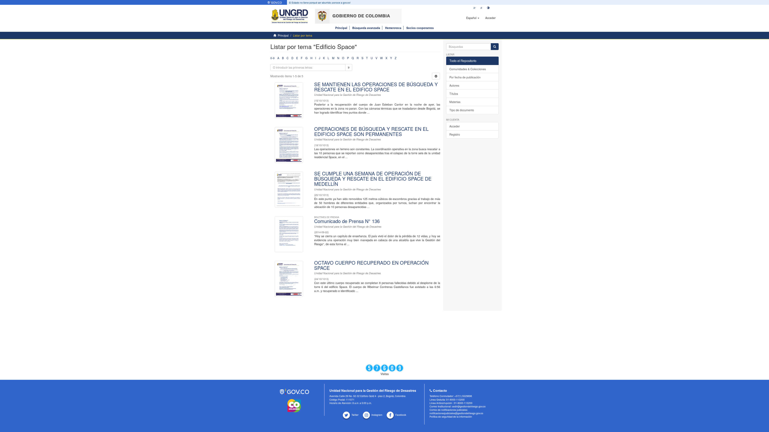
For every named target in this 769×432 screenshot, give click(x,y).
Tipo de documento (461, 110)
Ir (349, 67)
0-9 (272, 58)
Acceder (454, 126)
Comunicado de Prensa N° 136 (347, 221)
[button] (472, 18)
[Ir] (495, 46)
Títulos (453, 94)
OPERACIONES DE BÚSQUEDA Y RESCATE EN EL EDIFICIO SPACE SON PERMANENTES (371, 131)
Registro (454, 134)
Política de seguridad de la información (451, 416)
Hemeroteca (393, 28)
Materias (454, 102)
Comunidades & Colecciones (467, 69)
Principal (341, 28)
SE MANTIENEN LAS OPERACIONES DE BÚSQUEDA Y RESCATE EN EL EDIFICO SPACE (376, 87)
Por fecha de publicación (465, 77)
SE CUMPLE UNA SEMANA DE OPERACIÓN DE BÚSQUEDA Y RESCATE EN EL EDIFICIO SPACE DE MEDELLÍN (373, 178)
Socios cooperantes (420, 28)
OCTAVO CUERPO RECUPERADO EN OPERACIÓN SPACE (371, 265)
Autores (454, 85)
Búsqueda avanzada (366, 28)
